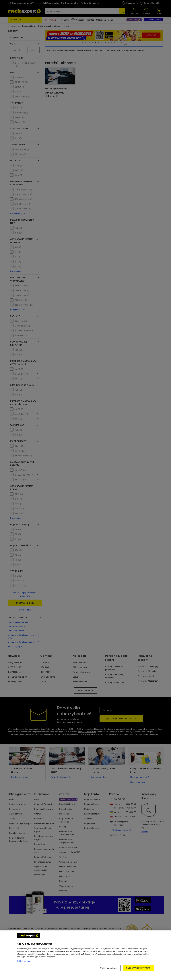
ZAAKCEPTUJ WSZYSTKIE (138, 968)
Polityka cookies (23, 961)
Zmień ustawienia (108, 968)
